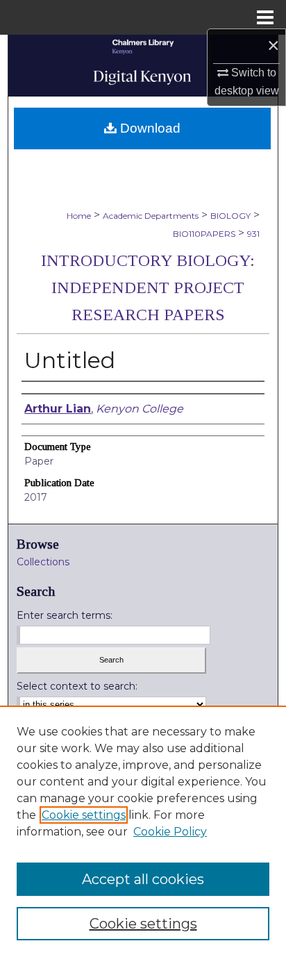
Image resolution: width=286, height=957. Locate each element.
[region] (143, 831)
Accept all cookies (143, 879)
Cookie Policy (170, 831)
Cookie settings (84, 815)
